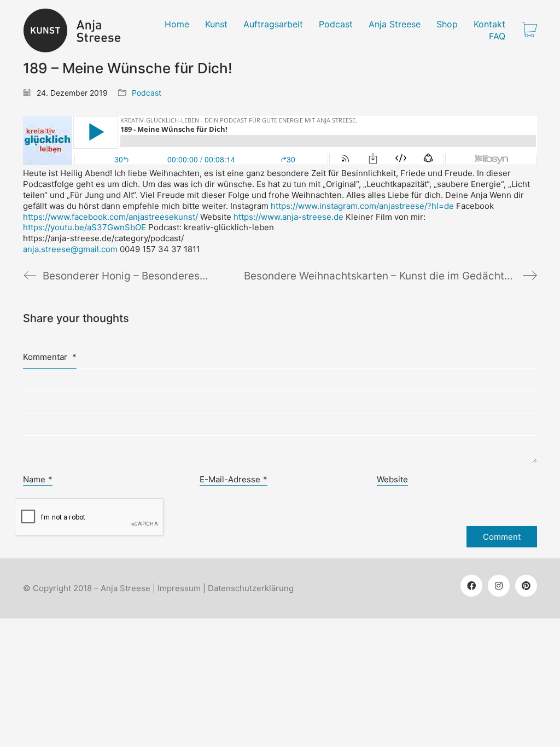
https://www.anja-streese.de (288, 217)
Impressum (179, 588)
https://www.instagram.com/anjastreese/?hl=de (362, 206)
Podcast (146, 92)
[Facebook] (471, 586)
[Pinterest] (526, 586)
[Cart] (529, 30)
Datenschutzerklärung (251, 588)
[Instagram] (499, 586)
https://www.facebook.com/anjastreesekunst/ (110, 217)
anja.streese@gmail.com (70, 249)
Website (392, 479)
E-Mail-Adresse (233, 479)
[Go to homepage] (78, 30)
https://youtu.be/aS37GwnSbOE (84, 227)
